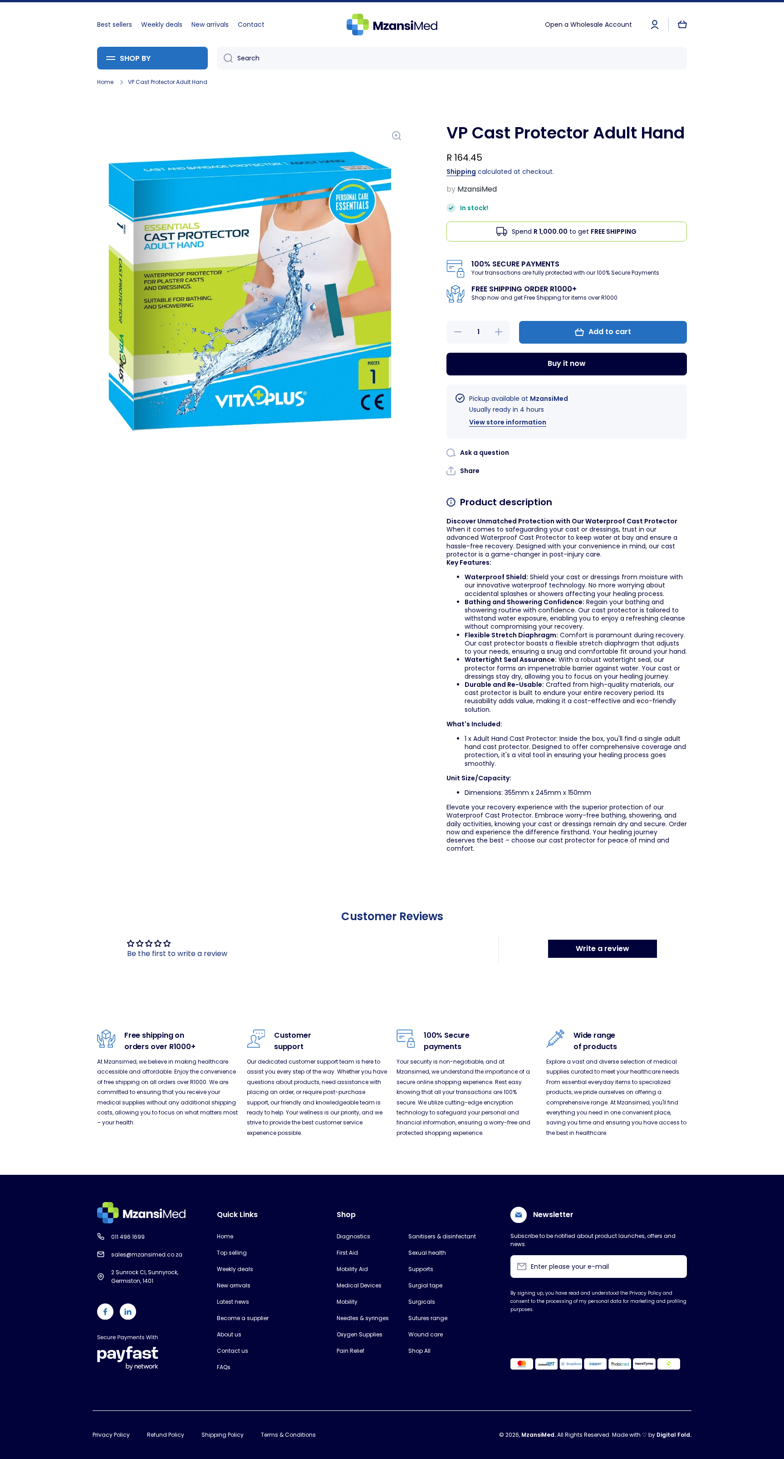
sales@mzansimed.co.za (146, 1254)
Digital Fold (673, 1435)
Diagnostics (353, 1236)
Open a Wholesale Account (588, 24)
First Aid (347, 1253)
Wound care (425, 1334)
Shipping (461, 172)
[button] (682, 24)
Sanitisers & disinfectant (442, 1236)
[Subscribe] (675, 1266)
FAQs (223, 1367)
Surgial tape (425, 1285)
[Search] (225, 58)
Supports (420, 1269)
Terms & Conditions (288, 1435)
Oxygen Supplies (359, 1334)
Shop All (419, 1351)
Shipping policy (222, 1435)
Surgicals (421, 1302)
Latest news (233, 1302)
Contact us (232, 1351)
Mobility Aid (352, 1269)
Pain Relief (350, 1351)
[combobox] (452, 58)
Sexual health (427, 1253)
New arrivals (233, 1285)
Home (105, 82)
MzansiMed (537, 1435)
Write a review (602, 948)
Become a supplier (243, 1318)
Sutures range (427, 1318)
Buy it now (567, 363)
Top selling (232, 1253)
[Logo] (392, 24)
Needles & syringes (363, 1318)
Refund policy (165, 1435)
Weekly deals (235, 1269)
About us (229, 1334)
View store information (507, 422)
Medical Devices (359, 1285)
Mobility (347, 1302)
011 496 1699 (128, 1237)
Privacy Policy (111, 1435)
